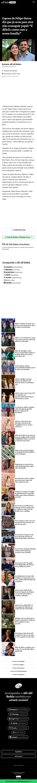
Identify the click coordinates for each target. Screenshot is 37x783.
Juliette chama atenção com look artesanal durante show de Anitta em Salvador (25, 325)
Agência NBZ (18, 777)
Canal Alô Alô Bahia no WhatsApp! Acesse (18, 237)
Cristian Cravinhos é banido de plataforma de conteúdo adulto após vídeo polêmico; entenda (24, 494)
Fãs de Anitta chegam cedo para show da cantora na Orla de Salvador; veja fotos (24, 536)
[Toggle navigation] (34, 2)
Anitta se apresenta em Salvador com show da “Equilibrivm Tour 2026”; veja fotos (23, 423)
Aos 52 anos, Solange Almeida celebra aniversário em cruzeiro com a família (25, 550)
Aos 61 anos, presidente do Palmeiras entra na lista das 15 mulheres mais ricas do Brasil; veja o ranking (24, 508)
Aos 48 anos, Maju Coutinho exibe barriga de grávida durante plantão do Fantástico (24, 409)
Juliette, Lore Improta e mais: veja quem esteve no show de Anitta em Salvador (25, 339)
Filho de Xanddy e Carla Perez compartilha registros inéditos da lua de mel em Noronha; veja (25, 353)
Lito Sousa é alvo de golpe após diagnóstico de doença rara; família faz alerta (24, 564)
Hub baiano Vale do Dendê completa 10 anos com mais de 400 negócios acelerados (24, 635)
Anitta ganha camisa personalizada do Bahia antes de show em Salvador (25, 367)
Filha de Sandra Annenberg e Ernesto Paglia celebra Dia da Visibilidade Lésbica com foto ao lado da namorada (25, 437)
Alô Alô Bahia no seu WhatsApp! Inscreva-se (18, 781)
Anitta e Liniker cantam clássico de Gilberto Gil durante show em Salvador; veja (24, 381)
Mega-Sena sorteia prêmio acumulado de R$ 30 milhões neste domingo (25, 452)
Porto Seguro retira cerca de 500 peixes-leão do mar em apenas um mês (25, 522)
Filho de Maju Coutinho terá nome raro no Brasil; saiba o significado (25, 649)
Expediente (18, 751)
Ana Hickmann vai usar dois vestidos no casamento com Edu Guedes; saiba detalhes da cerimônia (25, 578)
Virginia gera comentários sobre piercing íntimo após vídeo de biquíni (24, 466)
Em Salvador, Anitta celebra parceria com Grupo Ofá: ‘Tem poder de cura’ (24, 480)
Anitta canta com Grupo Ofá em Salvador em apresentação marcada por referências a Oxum (25, 395)
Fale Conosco (18, 756)
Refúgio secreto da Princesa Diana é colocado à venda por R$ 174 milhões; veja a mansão (25, 621)
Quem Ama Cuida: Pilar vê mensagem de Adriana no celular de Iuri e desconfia (24, 607)
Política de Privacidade (18, 765)
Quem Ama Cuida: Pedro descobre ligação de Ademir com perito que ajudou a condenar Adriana (24, 592)
